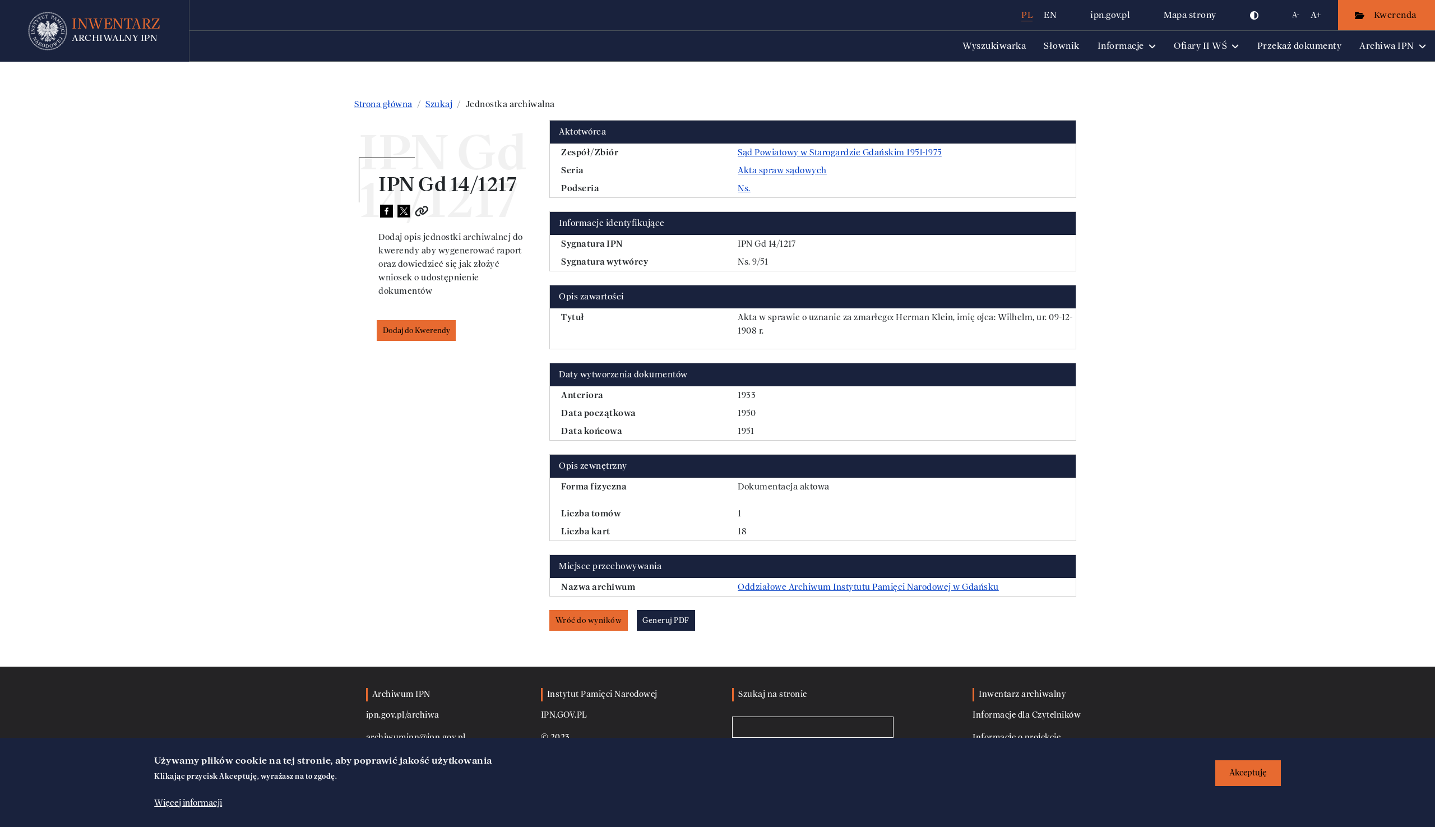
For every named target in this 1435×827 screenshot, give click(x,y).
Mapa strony (1190, 14)
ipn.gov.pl (1110, 14)
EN (1050, 14)
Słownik (1062, 45)
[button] (1254, 15)
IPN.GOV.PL (564, 715)
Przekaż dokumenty (1299, 45)
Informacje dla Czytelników (1027, 715)
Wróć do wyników (589, 620)
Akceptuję (1248, 773)
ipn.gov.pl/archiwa (402, 715)
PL (1027, 14)
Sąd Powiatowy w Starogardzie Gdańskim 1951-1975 (840, 152)
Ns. (744, 188)
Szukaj (438, 104)
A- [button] (1295, 15)
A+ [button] (1316, 14)
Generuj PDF (665, 620)
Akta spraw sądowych (782, 170)
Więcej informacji (188, 803)
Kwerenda (1396, 14)
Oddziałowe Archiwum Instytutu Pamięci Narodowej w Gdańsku (868, 587)
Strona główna (383, 104)
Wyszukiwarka (994, 45)
